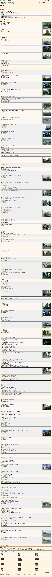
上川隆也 (9, 13)
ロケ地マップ (7, 3)
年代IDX (2, 2)
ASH (14, 574)
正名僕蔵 (44, 13)
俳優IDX (9, 2)
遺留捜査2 (9, 16)
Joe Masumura (18, 574)
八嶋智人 (27, 13)
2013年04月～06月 (7, 12)
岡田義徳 (35, 13)
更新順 (39, 2)
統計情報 (12, 3)
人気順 (42, 2)
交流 (50, 2)
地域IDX (13, 2)
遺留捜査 (6, 16)
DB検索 (45, 2)
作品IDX (5, 2)
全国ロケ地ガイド (10, 574)
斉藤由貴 (17, 13)
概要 (48, 2)
